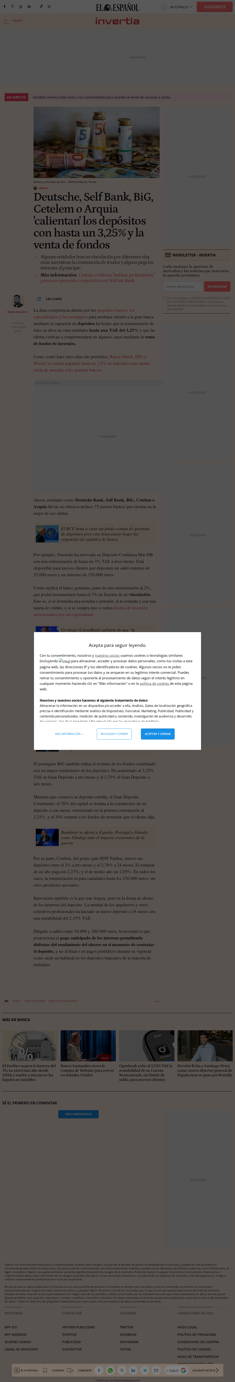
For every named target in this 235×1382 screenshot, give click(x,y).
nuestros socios (107, 655)
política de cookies (155, 683)
